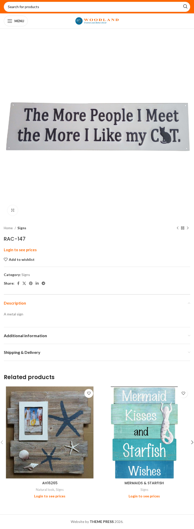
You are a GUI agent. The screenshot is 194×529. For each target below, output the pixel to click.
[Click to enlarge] (13, 210)
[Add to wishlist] (88, 393)
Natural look (45, 490)
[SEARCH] (185, 7)
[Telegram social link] (43, 283)
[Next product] (187, 228)
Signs (21, 228)
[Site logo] (97, 20)
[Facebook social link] (18, 283)
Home (8, 228)
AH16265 (50, 483)
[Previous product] (177, 228)
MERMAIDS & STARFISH (144, 483)
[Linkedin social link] (37, 283)
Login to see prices (20, 250)
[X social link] (24, 283)
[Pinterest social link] (31, 283)
